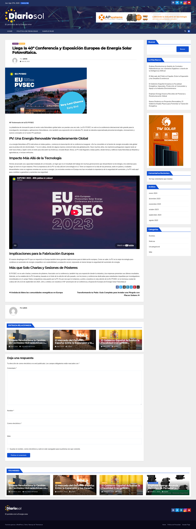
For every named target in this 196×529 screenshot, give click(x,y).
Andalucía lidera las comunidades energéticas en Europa (37, 292)
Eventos (15, 43)
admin (25, 59)
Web (9, 436)
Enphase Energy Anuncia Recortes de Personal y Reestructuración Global (163, 488)
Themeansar (39, 524)
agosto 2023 (153, 220)
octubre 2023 (154, 209)
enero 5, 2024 (62, 491)
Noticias (22, 43)
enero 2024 (153, 193)
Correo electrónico (14, 423)
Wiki (150, 252)
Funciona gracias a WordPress (14, 524)
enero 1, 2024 (155, 491)
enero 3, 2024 (109, 491)
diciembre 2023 (154, 199)
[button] (185, 31)
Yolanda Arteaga (28, 346)
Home (9, 31)
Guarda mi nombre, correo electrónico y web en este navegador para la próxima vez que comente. (45, 449)
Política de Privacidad (27, 31)
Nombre (10, 411)
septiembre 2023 (155, 215)
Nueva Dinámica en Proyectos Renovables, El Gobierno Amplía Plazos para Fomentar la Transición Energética (168, 104)
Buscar (151, 42)
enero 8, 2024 (16, 491)
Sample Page (48, 31)
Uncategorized (154, 247)
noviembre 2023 (155, 204)
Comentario (12, 368)
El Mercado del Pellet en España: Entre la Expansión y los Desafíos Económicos (74, 343)
